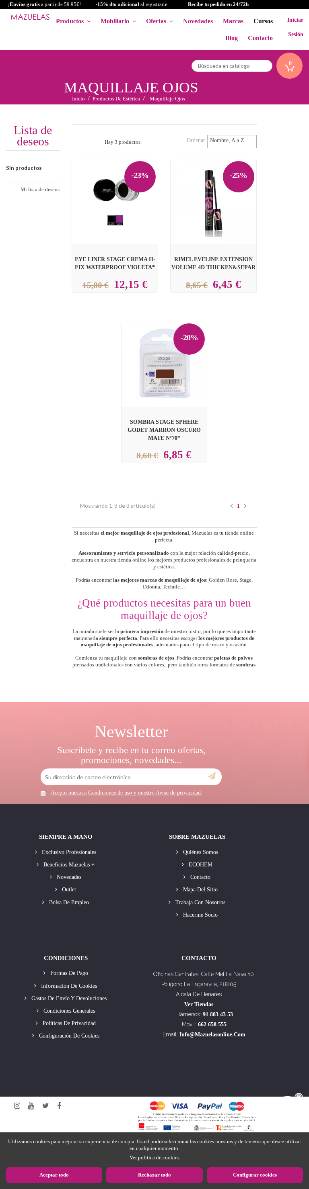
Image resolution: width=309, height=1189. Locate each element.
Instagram (17, 1106)
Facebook (59, 1106)
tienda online (239, 533)
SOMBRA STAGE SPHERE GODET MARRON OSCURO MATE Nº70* (164, 430)
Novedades (68, 877)
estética (165, 567)
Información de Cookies (68, 986)
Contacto (199, 877)
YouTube (31, 1106)
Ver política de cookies (154, 1157)
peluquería (244, 560)
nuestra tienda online (123, 560)
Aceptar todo (54, 1175)
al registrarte (131, 4)
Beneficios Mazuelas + (68, 865)
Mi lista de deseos (40, 189)
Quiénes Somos (199, 852)
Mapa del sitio (199, 890)
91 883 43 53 (218, 1014)
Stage (245, 580)
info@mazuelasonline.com (212, 1035)
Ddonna (151, 587)
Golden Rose (223, 580)
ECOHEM (199, 865)
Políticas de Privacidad (68, 1023)
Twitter (45, 1106)
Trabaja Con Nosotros (199, 902)
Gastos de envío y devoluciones (68, 998)
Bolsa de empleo (68, 902)
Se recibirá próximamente (117, 195)
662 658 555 (212, 1024)
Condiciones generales (68, 1011)
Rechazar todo (154, 1175)
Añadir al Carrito (222, 187)
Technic (171, 587)
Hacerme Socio (199, 915)
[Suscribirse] (212, 776)
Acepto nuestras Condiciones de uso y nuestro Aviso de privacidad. (126, 793)
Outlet (68, 890)
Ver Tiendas (198, 1004)
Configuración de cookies (68, 1036)
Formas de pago (68, 973)
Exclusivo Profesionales (68, 852)
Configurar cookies (255, 1175)
